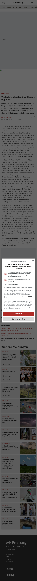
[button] (18, 284)
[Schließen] (33, 260)
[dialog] (18, 290)
